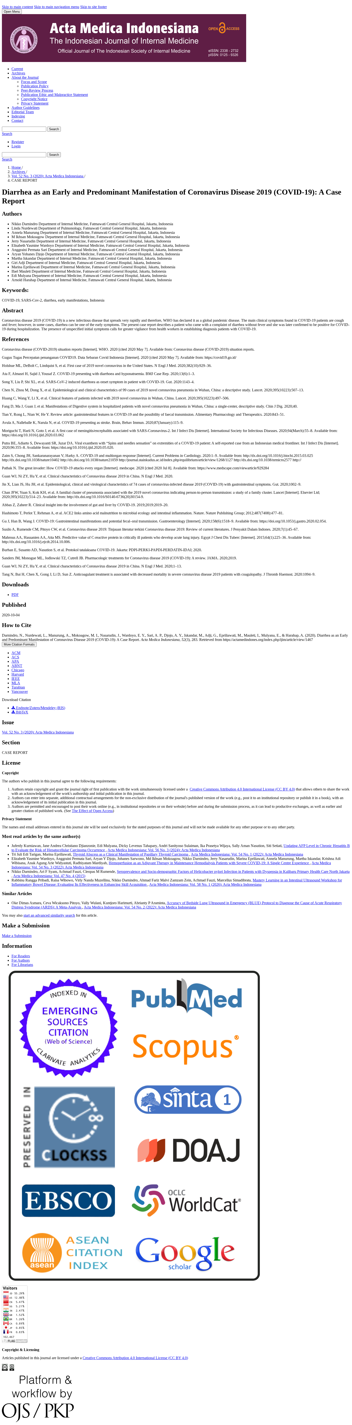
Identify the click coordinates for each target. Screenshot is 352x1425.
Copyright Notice (34, 99)
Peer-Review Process (37, 90)
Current (17, 69)
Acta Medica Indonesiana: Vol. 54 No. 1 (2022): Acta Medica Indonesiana (247, 854)
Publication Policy (35, 86)
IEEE (15, 679)
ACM (15, 653)
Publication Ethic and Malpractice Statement (54, 95)
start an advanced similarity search (49, 915)
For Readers (20, 956)
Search (54, 129)
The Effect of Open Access (92, 811)
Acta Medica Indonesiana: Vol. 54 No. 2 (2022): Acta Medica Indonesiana (140, 907)
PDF (15, 595)
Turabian (18, 687)
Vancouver (19, 692)
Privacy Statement (34, 103)
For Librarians (22, 965)
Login (16, 146)
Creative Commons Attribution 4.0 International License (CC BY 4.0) (242, 789)
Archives (18, 73)
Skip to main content (17, 7)
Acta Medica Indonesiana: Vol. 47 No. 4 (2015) (49, 876)
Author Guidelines (25, 108)
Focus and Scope (34, 82)
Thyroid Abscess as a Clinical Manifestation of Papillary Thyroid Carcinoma (131, 854)
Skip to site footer (93, 7)
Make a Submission (17, 936)
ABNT (16, 666)
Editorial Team (22, 112)
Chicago (17, 670)
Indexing (18, 116)
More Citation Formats (19, 644)
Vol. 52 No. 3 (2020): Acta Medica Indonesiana (47, 176)
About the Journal (25, 77)
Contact (17, 120)
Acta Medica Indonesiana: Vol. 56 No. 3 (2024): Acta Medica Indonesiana (164, 850)
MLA (15, 683)
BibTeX (21, 712)
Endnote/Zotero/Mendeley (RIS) (40, 708)
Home (16, 167)
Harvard (17, 674)
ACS (15, 657)
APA (15, 661)
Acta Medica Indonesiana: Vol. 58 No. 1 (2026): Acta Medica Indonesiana (205, 884)
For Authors (20, 960)
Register (17, 142)
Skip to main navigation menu (56, 7)
